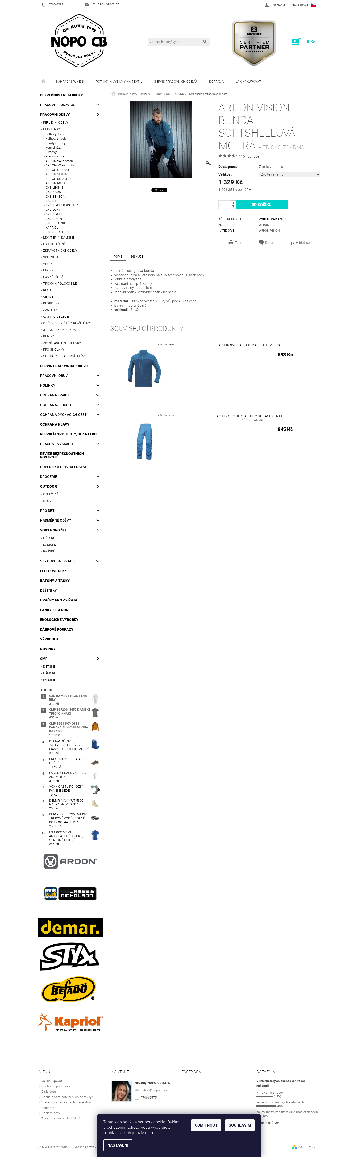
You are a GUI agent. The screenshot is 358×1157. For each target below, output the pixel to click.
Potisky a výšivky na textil (119, 81)
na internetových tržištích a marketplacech (287, 1112)
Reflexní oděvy (55, 122)
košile (48, 290)
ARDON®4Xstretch (59, 161)
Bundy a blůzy (55, 143)
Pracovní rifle (55, 156)
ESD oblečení (54, 244)
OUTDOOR (48, 486)
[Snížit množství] (233, 207)
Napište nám (50, 1113)
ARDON (264, 225)
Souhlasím (240, 1125)
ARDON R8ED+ (56, 183)
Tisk (238, 243)
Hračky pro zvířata (59, 600)
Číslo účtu (48, 1091)
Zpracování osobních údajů (60, 1118)
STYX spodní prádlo (58, 561)
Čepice (48, 296)
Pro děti (48, 511)
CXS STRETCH (56, 201)
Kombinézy (54, 147)
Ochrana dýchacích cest (63, 415)
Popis (118, 256)
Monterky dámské (58, 237)
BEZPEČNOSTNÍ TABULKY (61, 95)
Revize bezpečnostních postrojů (62, 455)
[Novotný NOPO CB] (78, 40)
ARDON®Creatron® (60, 165)
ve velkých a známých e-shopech (280, 1102)
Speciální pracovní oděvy (64, 356)
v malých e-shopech (271, 1092)
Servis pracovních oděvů (175, 81)
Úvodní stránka (44, 81)
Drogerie (48, 476)
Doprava (216, 81)
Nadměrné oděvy (55, 520)
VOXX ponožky (53, 530)
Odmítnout (206, 1125)
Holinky (47, 385)
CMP (44, 658)
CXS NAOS (53, 192)
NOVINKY (48, 649)
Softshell (52, 257)
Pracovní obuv (54, 376)
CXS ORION (54, 218)
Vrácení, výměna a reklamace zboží (66, 1102)
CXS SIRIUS (54, 214)
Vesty (48, 264)
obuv (47, 501)
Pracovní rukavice (57, 105)
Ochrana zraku (54, 395)
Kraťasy (51, 152)
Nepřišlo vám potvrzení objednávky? (67, 1097)
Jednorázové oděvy (60, 330)
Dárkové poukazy (57, 629)
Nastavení (117, 1145)
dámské (49, 544)
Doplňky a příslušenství (63, 467)
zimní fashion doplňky (62, 343)
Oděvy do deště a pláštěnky (67, 323)
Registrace (300, 4)
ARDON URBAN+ (58, 170)
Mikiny (48, 270)
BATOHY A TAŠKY (55, 581)
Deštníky (48, 590)
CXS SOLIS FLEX (57, 232)
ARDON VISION (56, 174)
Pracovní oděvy (55, 114)
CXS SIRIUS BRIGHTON (62, 205)
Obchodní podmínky (55, 1086)
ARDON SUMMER (58, 179)
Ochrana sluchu (55, 405)
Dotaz (270, 243)
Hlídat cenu (305, 243)
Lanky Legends (54, 610)
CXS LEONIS (54, 187)
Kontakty (47, 1107)
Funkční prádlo (56, 277)
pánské (49, 551)
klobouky (51, 303)
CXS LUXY (53, 209)
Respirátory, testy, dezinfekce (69, 434)
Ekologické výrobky (59, 620)
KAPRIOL (52, 227)
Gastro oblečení (57, 316)
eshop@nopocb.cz (154, 1090)
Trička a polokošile (60, 283)
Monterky (51, 129)
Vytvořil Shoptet (309, 1147)
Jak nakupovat (248, 81)
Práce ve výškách (56, 444)
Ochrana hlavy (54, 424)
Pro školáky (54, 349)
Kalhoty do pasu (57, 134)
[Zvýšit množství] (233, 202)
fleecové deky (53, 571)
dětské (49, 538)
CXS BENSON (55, 196)
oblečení (50, 494)
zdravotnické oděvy (60, 250)
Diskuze (137, 256)
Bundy (48, 336)
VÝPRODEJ (49, 639)
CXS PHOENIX (56, 223)
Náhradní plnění (70, 81)
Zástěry (50, 310)
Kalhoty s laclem (58, 138)
